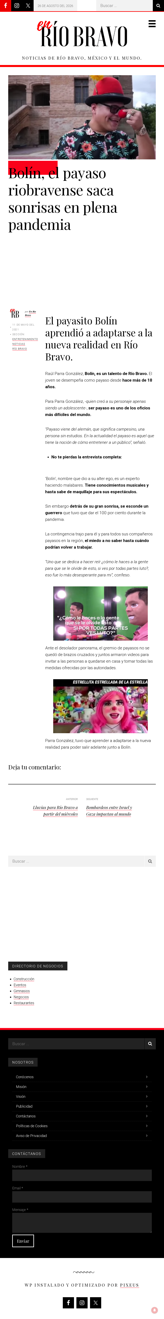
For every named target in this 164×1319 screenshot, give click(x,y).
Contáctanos (26, 1116)
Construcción (24, 979)
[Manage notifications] (154, 1310)
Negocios (21, 997)
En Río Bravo (30, 313)
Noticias (18, 344)
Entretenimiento (25, 339)
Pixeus (129, 1285)
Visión (20, 1096)
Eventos (20, 985)
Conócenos (25, 1077)
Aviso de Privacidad (31, 1136)
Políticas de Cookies (32, 1126)
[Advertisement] (82, 262)
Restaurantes (24, 1003)
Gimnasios (22, 991)
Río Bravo (19, 348)
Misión (21, 1087)
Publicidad (24, 1106)
